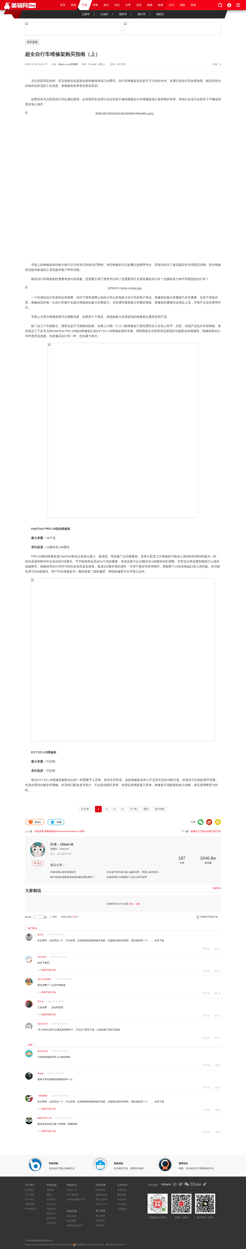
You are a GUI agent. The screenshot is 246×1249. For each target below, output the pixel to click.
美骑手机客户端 (49, 970)
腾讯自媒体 (101, 1199)
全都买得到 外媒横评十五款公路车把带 (127, 877)
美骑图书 (51, 1222)
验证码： (29, 917)
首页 (62, 5)
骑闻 (73, 5)
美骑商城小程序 (75, 1225)
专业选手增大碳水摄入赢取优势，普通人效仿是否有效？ (133, 872)
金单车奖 (51, 1218)
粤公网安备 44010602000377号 (89, 1244)
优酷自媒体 (101, 1194)
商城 (193, 5)
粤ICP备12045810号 (115, 1244)
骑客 (160, 5)
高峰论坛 (51, 1213)
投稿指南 (29, 1204)
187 (181, 858)
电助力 (160, 14)
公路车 (86, 14)
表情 (55, 917)
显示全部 (159, 809)
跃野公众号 (101, 1204)
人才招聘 (29, 1194)
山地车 (104, 14)
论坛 (171, 5)
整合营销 (100, 1215)
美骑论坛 (51, 1204)
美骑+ (50, 1194)
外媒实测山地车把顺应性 (63, 872)
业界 (128, 5)
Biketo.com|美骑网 (68, 64)
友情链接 (122, 1208)
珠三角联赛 (72, 1194)
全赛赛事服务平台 (76, 1199)
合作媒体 (122, 1204)
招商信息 (100, 1220)
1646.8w (208, 858)
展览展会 (122, 1194)
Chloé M (66, 844)
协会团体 (122, 1199)
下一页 (133, 809)
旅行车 (142, 14)
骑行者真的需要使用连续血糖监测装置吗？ (72, 877)
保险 (182, 5)
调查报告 (51, 1208)
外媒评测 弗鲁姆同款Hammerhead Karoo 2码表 (59, 831)
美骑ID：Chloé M (59, 849)
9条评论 (217, 888)
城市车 (123, 14)
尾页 (146, 809)
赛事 (95, 5)
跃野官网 (100, 1190)
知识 (117, 5)
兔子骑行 (51, 1199)
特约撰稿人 (31, 1208)
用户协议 (29, 1199)
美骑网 (50, 1190)
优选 (139, 5)
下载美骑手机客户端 (208, 917)
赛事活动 (122, 1190)
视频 (149, 5)
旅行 (106, 5)
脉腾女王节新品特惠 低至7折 (206, 831)
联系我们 (29, 1190)
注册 (138, 904)
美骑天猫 (71, 1216)
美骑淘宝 (71, 1220)
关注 (37, 863)
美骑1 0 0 (72, 1190)
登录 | (132, 904)
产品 (84, 5)
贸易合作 (100, 1225)
